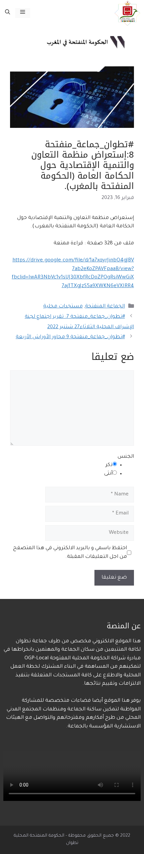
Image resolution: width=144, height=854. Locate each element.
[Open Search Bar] (7, 13)
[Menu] (22, 13)
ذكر (109, 465)
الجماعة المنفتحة (105, 306)
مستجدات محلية (63, 306)
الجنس (126, 457)
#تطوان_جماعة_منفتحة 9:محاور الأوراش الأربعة (70, 337)
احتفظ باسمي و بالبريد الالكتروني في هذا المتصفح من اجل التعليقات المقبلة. (70, 553)
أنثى (108, 474)
